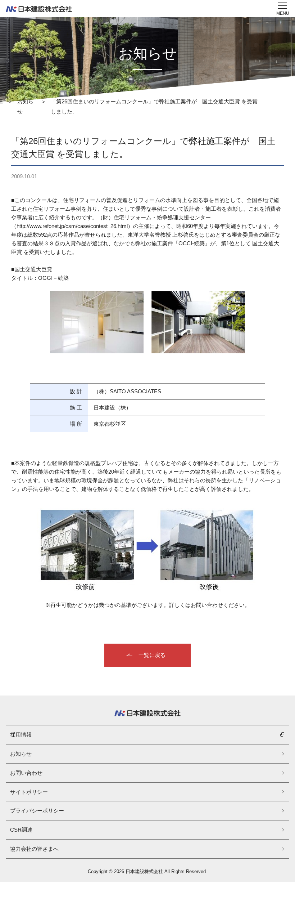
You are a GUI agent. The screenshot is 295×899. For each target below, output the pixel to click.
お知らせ (21, 754)
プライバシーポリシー (37, 811)
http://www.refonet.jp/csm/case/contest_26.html (72, 226)
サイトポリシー (29, 792)
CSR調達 (21, 830)
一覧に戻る (152, 655)
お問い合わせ (26, 773)
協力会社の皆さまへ (34, 849)
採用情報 (21, 735)
